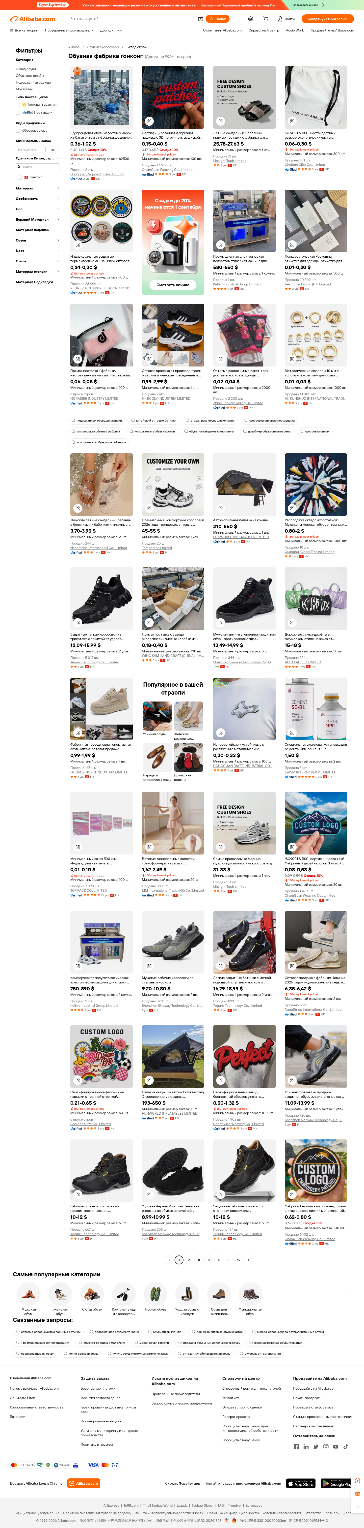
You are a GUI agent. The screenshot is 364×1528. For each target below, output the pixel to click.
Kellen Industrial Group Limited (236, 284)
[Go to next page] (248, 1259)
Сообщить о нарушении (241, 1440)
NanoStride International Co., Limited (98, 548)
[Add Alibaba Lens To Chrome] (83, 1483)
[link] (357, 1480)
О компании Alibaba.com (30, 1378)
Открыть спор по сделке (242, 1407)
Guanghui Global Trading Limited (310, 552)
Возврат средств (236, 1417)
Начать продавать (307, 1398)
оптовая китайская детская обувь (206, 1353)
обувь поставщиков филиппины (211, 431)
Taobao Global (202, 1505)
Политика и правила (97, 1444)
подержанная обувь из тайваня (117, 1332)
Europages (254, 1505)
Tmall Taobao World (158, 1505)
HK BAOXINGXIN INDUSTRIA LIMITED (99, 772)
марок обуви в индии (154, 1343)
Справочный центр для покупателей (251, 1388)
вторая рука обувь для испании (212, 420)
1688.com (131, 1505)
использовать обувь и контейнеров (101, 442)
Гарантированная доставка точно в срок (108, 1409)
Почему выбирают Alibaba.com (34, 1388)
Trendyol (234, 1505)
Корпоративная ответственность (36, 1407)
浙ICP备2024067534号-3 (308, 1521)
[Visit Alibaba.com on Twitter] (316, 1447)
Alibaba (73, 47)
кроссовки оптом (317, 431)
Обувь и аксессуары (103, 47)
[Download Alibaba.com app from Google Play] (337, 1483)
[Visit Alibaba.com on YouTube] (336, 1447)
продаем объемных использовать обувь (211, 1343)
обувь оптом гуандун (167, 1332)
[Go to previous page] (169, 1259)
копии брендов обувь (83, 1353)
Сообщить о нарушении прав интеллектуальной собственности (250, 1428)
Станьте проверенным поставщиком (322, 1417)
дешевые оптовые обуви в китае (220, 1332)
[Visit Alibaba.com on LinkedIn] (306, 1447)
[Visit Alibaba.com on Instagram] (326, 1447)
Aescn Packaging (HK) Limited (308, 284)
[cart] (266, 20)
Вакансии (17, 1417)
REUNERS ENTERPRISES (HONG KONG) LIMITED (101, 288)
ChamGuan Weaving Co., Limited (167, 170)
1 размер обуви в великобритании (45, 1343)
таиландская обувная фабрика (98, 431)
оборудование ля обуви (37, 1353)
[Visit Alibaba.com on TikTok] (346, 1447)
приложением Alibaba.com (258, 1483)
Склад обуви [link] (137, 47)
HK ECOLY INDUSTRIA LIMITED (166, 398)
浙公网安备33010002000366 (263, 1521)
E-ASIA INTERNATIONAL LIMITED (311, 772)
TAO (220, 1505)
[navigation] (37, 654)
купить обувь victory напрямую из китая (140, 1353)
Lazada (182, 1505)
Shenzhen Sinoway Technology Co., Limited (244, 662)
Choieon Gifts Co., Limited (305, 165)
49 (238, 1260)
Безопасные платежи (98, 1388)
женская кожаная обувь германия (278, 1343)
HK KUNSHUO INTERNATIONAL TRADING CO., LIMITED (316, 398)
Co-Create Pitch (22, 1398)
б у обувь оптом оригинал (263, 1353)
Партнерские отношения (313, 1426)
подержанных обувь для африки (99, 420)
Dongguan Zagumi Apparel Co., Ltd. (97, 174)
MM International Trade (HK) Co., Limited (173, 890)
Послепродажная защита (101, 1421)
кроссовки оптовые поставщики (272, 420)
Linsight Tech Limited (229, 161)
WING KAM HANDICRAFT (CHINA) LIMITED (173, 656)
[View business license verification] (226, 1520)
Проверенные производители (176, 1394)
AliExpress (111, 1505)
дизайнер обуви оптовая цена (269, 431)
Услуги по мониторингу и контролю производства (109, 1433)
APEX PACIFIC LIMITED (303, 662)
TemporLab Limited (157, 548)
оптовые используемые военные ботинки (50, 1332)
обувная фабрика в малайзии (104, 1343)
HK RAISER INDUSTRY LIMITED (94, 398)
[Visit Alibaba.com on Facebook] (296, 1447)
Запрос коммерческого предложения (182, 1403)
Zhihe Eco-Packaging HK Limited (238, 403)
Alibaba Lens (36, 1483)
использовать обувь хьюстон (154, 431)
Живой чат (230, 1398)
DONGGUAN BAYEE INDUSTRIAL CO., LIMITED (244, 766)
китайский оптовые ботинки (156, 420)
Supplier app (189, 1483)
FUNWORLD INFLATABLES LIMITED (241, 537)
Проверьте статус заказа (313, 1407)
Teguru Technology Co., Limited (94, 662)
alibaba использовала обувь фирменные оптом (290, 1332)
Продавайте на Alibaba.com (315, 1388)
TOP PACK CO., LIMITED (88, 890)
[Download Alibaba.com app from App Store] (301, 1483)
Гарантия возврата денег (100, 1398)
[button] (201, 19)
